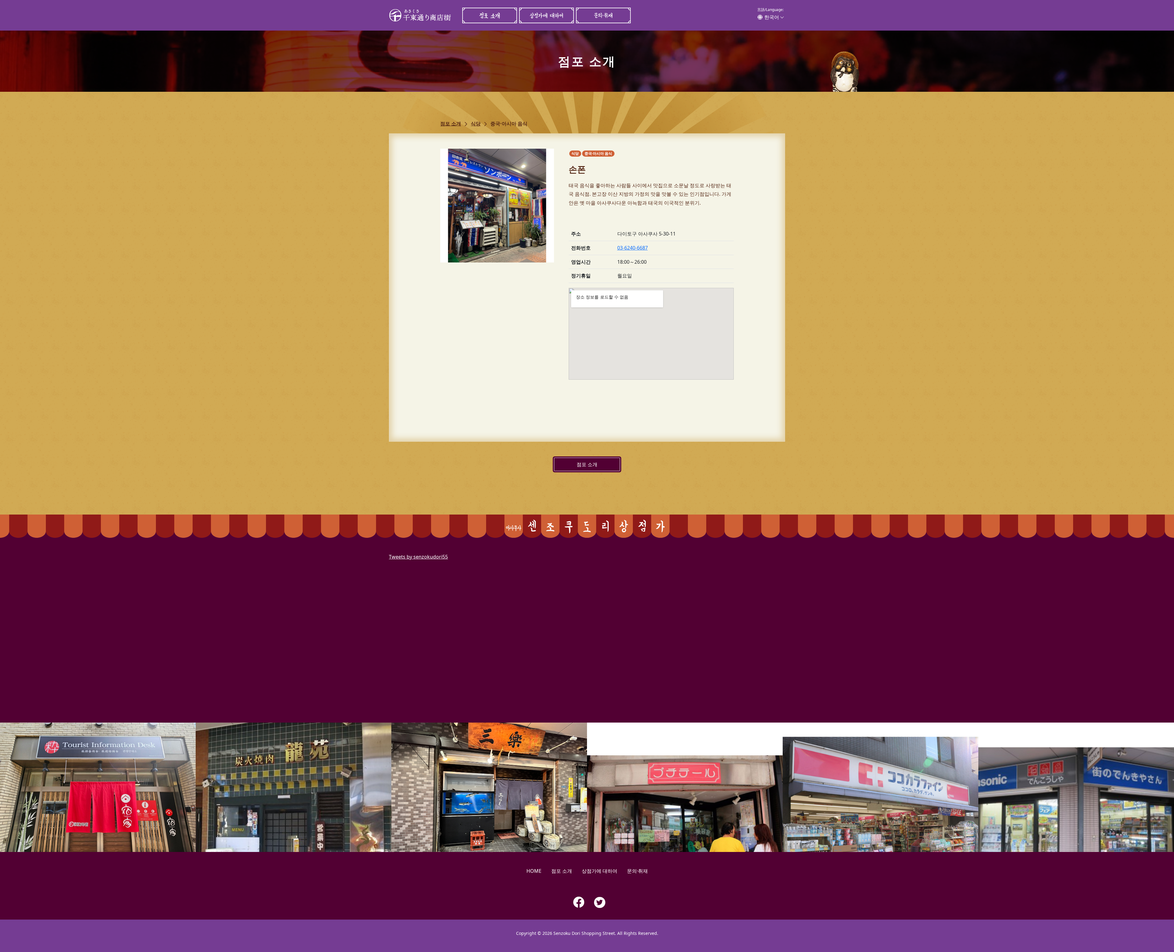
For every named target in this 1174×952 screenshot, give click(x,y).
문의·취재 (603, 15)
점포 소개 (489, 15)
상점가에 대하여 (546, 15)
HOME (533, 871)
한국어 (771, 17)
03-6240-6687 (632, 247)
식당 (476, 123)
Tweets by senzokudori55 (418, 556)
